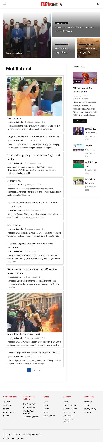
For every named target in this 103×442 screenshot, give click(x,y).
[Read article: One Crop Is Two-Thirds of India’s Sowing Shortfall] (78, 181)
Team (86, 405)
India (66, 402)
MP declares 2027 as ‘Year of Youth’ (83, 90)
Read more (81, 121)
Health (6, 416)
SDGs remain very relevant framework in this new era (62, 50)
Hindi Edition (49, 416)
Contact (87, 412)
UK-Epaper (68, 416)
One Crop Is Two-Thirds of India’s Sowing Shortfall (90, 181)
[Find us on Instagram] (18, 438)
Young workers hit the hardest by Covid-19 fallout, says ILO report (32, 204)
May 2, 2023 (31, 163)
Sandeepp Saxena (17, 210)
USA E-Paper (69, 412)
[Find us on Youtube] (13, 438)
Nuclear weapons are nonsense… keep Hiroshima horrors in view (32, 271)
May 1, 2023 (60, 57)
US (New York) (29, 404)
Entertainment (9, 412)
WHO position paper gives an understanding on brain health (34, 157)
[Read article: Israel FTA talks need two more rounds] (78, 131)
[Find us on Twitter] (8, 438)
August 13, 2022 (33, 229)
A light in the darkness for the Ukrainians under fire (33, 136)
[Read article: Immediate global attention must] (34, 312)
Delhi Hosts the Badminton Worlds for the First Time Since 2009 (91, 164)
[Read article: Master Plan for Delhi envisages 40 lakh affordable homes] (78, 147)
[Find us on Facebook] (3, 438)
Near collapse (14, 118)
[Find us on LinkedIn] (22, 438)
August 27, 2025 (27, 57)
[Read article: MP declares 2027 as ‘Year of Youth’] (85, 78)
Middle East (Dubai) (28, 412)
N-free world (14, 180)
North (46, 412)
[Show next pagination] (40, 370)
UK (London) (29, 407)
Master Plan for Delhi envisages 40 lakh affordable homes (90, 147)
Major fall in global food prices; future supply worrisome (30, 245)
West (45, 405)
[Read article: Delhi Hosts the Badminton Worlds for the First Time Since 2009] (78, 164)
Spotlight (7, 405)
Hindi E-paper (70, 405)
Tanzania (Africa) (31, 417)
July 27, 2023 (61, 36)
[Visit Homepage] (51, 4)
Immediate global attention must (23, 334)
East (45, 402)
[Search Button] (98, 4)
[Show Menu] (4, 4)
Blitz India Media (13, 57)
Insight (6, 409)
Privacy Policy (90, 409)
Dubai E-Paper (70, 409)
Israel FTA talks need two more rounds (90, 130)
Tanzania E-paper (69, 420)
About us (88, 402)
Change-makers (14, 53)
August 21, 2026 (81, 99)
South (46, 409)
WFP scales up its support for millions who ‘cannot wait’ (87, 50)
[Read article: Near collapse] (34, 96)
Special (6, 402)
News (77, 81)
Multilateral (13, 49)
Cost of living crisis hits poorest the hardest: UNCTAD (34, 352)
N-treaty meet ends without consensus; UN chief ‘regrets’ (74, 29)
